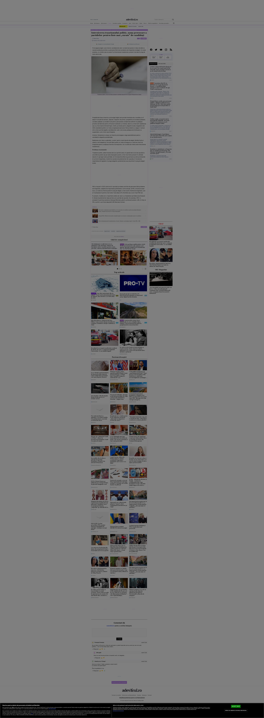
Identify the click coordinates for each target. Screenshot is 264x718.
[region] (132, 710)
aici (32, 713)
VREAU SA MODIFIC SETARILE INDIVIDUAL (236, 710)
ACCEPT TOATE (236, 706)
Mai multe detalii (52, 708)
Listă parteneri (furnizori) (118, 710)
